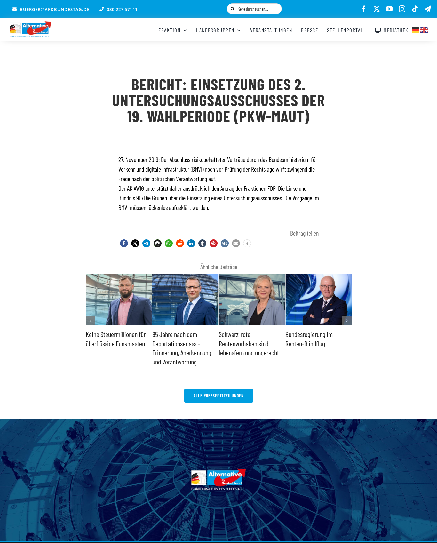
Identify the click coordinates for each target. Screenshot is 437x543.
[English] (424, 29)
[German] (416, 29)
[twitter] (376, 9)
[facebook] (364, 9)
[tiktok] (415, 9)
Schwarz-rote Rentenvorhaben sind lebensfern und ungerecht (249, 343)
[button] (124, 243)
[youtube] (389, 9)
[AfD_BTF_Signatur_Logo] (30, 24)
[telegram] (428, 9)
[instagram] (402, 9)
